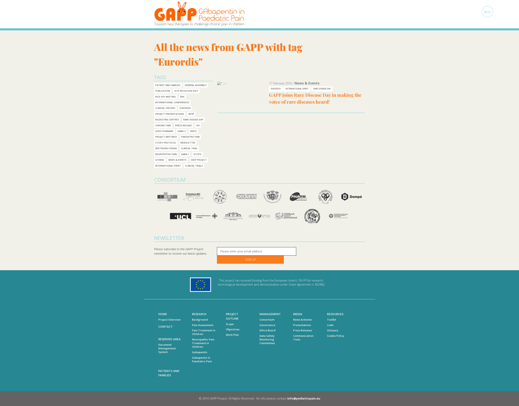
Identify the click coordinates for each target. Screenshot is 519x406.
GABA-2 (182, 131)
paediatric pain (190, 136)
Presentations (302, 325)
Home (162, 314)
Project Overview (169, 319)
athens (159, 159)
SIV (198, 125)
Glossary (332, 330)
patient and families (167, 85)
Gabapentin (199, 352)
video (193, 131)
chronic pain (163, 125)
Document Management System (167, 348)
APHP (191, 113)
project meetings (166, 136)
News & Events (302, 319)
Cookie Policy (335, 336)
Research (199, 314)
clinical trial (189, 148)
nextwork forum (166, 148)
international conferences (172, 102)
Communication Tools (303, 337)
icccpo (197, 154)
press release (183, 125)
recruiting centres (167, 119)
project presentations (169, 113)
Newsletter (187, 142)
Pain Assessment (202, 325)
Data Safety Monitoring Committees (267, 339)
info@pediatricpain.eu (303, 398)
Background (200, 319)
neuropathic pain (166, 154)
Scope (230, 324)
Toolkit (331, 319)
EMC (182, 96)
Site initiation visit (186, 90)
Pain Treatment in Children (203, 332)
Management (270, 314)
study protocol (165, 142)
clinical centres (165, 107)
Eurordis (185, 107)
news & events (177, 159)
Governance (267, 325)
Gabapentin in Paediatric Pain (202, 359)
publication (162, 90)
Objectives (232, 329)
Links (330, 325)
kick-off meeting (165, 96)
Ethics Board (268, 330)
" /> (224, 83)
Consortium (267, 319)
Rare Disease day (193, 119)
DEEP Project (199, 159)
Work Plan (232, 335)
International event (168, 165)
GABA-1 (185, 154)
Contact (165, 326)
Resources (335, 314)
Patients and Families (168, 373)
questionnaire (164, 131)
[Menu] (487, 11)
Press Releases (302, 330)
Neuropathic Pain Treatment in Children (203, 343)
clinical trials (194, 165)
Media (297, 314)
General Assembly (196, 85)
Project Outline (232, 316)
